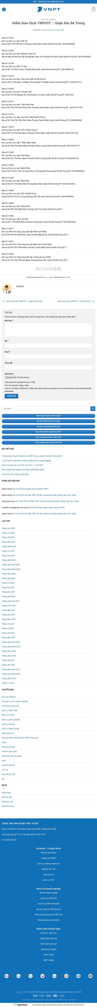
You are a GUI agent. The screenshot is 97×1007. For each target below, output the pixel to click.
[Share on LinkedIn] (59, 269)
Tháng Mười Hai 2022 (11, 565)
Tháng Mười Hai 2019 (11, 669)
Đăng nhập (6, 792)
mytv (4, 760)
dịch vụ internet (8, 724)
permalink (67, 277)
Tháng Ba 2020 (8, 660)
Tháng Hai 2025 (8, 528)
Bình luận (9, 321)
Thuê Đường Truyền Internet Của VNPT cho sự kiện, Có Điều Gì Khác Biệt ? (32, 456)
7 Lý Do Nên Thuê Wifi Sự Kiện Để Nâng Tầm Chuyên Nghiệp (26, 461)
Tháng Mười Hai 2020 (11, 642)
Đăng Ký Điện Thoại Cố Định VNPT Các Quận (20, 738)
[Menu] (4, 9)
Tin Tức (5, 770)
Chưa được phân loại (10, 706)
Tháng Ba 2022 (8, 587)
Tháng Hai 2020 (8, 665)
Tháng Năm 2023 (9, 546)
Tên (7, 341)
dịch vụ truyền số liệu (10, 729)
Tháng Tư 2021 (8, 624)
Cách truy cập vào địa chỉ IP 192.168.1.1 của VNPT (22, 465)
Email (7, 352)
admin (62, 30)
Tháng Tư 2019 (8, 683)
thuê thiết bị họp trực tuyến (65, 1000)
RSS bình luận (7, 802)
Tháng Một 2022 (8, 596)
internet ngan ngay (9, 751)
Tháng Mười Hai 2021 (11, 601)
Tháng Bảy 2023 (8, 542)
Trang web (8, 363)
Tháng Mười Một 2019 (11, 674)
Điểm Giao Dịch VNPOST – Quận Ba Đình (74, 301)
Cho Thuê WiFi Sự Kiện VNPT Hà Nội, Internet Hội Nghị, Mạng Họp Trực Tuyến (44, 495)
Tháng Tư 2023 (8, 551)
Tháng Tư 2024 (8, 533)
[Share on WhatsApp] (38, 269)
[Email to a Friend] (51, 269)
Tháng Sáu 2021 (8, 615)
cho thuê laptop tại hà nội (38, 1000)
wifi (3, 779)
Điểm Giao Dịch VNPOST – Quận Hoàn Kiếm (24, 301)
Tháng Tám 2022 (9, 574)
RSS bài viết (6, 797)
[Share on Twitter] (46, 269)
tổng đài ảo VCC (8, 774)
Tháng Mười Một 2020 (11, 647)
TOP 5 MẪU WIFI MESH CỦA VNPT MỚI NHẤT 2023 (23, 470)
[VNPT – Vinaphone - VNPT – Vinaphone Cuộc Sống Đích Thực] (48, 9)
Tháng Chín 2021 (9, 606)
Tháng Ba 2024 (8, 537)
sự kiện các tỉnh (8, 765)
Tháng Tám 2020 (9, 651)
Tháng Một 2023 (8, 560)
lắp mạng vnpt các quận (12, 756)
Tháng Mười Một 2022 (11, 569)
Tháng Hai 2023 (8, 556)
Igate (4, 742)
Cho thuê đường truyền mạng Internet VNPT (30, 489)
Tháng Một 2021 (8, 637)
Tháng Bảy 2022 (8, 578)
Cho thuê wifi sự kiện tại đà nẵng (15, 474)
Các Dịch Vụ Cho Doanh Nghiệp (15, 701)
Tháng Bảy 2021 (8, 610)
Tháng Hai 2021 (8, 633)
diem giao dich (8, 733)
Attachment (9, 374)
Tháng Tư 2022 (8, 583)
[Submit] (92, 408)
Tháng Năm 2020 (9, 656)
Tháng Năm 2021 (9, 619)
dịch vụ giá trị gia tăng (11, 719)
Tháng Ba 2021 (8, 628)
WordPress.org (8, 806)
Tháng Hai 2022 (8, 592)
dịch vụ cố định (8, 715)
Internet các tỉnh (8, 747)
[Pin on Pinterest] (55, 269)
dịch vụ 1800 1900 (9, 710)
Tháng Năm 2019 (9, 678)
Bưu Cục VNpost (48, 19)
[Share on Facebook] (42, 269)
